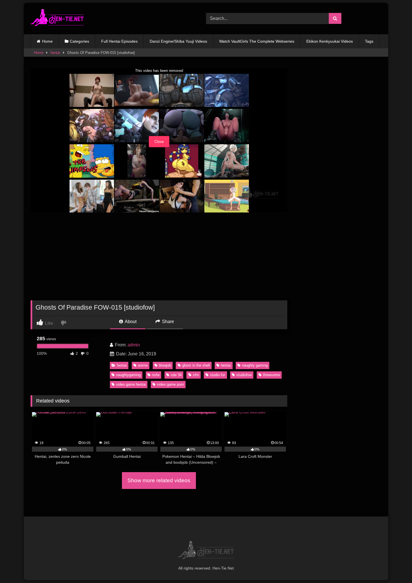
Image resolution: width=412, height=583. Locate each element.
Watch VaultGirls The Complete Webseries (256, 41)
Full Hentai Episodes (119, 41)
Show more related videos (159, 480)
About (130, 321)
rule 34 (176, 375)
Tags (369, 41)
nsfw (155, 375)
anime (143, 365)
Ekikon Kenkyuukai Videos (329, 41)
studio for (217, 375)
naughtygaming (128, 375)
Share (167, 321)
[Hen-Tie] (57, 18)
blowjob (165, 365)
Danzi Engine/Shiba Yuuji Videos (178, 41)
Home (47, 41)
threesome (271, 375)
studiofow (244, 375)
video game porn (170, 384)
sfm (196, 375)
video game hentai (131, 384)
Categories (79, 41)
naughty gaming (255, 365)
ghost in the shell (196, 365)
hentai (55, 53)
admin (134, 344)
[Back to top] (394, 566)
